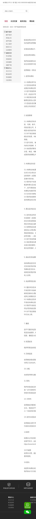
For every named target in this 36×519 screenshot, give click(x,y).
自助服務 (9, 62)
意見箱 (31, 2)
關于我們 (9, 35)
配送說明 (9, 74)
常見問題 (9, 56)
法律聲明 (9, 50)
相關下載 (9, 65)
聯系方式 (9, 47)
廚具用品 (23, 21)
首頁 (6, 21)
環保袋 (32, 21)
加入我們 (9, 44)
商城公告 (9, 38)
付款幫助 (9, 80)
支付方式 (9, 71)
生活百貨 (14, 21)
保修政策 (9, 59)
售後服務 (9, 77)
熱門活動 (9, 41)
